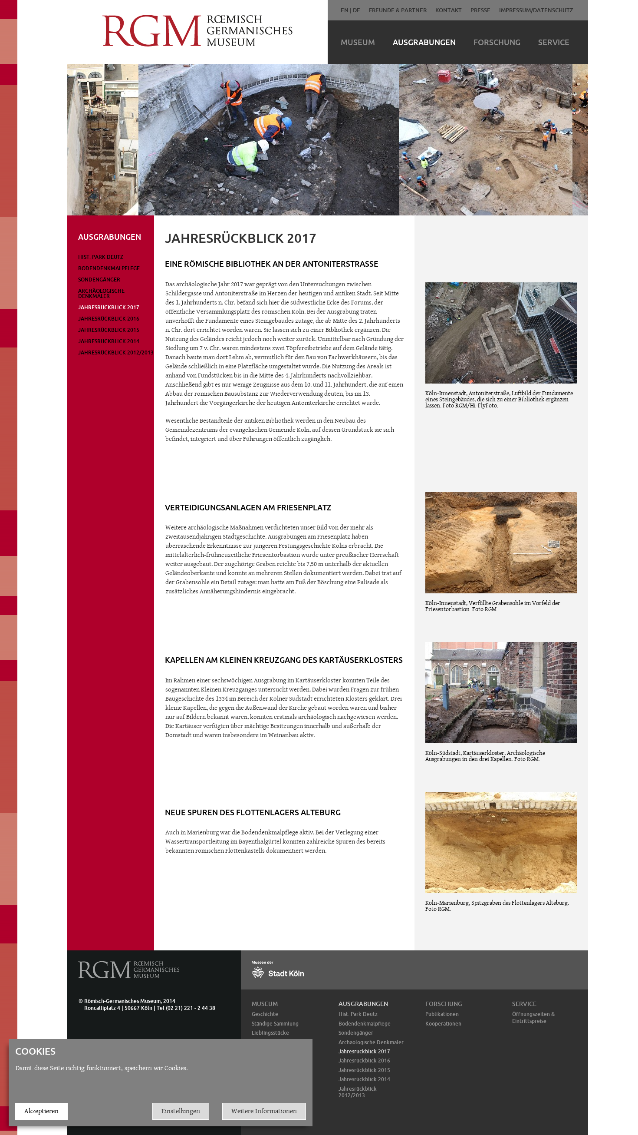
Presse (480, 10)
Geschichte (265, 1014)
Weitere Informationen (264, 1111)
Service (553, 42)
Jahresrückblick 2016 (108, 318)
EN (345, 10)
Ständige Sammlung (275, 1023)
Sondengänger (99, 279)
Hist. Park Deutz (100, 257)
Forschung (497, 42)
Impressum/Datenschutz (536, 10)
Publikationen (442, 1014)
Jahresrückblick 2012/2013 (116, 352)
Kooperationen (443, 1023)
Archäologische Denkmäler (101, 293)
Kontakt (448, 10)
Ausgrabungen (424, 42)
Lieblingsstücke (270, 1033)
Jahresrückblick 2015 (108, 330)
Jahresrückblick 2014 (108, 341)
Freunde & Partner (398, 10)
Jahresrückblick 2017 (108, 307)
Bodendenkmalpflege (109, 268)
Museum (358, 42)
